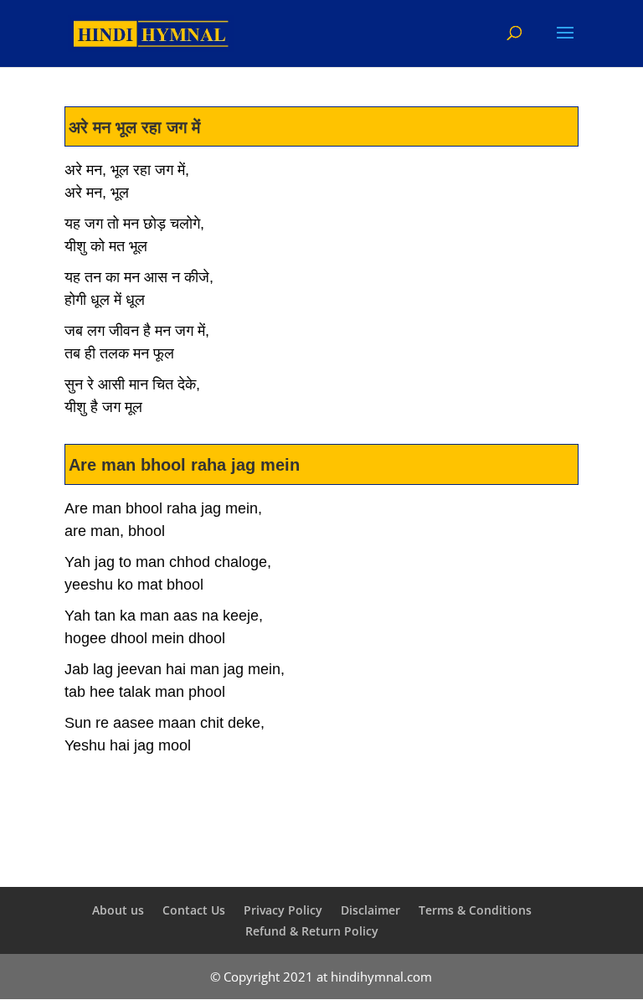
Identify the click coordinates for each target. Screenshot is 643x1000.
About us (118, 910)
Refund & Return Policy (311, 931)
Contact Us (193, 910)
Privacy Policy (283, 910)
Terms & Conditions (475, 910)
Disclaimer (370, 910)
